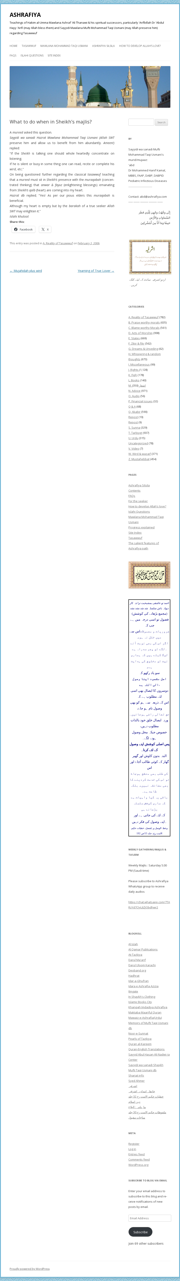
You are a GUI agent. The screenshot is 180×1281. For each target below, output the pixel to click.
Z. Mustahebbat (138, 459)
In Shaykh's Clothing (141, 997)
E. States (134, 338)
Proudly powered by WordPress (30, 1269)
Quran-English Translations (146, 1049)
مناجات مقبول (136, 1117)
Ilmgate (133, 991)
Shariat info (136, 1075)
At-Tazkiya (135, 955)
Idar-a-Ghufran (138, 981)
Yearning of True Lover (96, 271)
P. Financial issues (140, 401)
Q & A (132, 406)
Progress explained (141, 527)
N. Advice (134, 391)
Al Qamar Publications (143, 949)
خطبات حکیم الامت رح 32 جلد (146, 1096)
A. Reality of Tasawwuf (58, 243)
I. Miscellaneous (139, 364)
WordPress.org (138, 1165)
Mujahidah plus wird (26, 271)
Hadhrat (133, 976)
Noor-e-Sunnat (138, 1033)
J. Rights (133, 370)
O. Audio (134, 396)
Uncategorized (138, 443)
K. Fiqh (132, 375)
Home (13, 46)
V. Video (133, 448)
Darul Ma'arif (137, 960)
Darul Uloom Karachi (142, 965)
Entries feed (136, 1154)
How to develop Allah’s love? (140, 46)
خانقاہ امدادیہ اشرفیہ (141, 1091)
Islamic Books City (140, 1002)
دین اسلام (134, 1102)
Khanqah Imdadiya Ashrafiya (147, 1007)
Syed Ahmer (136, 1081)
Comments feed (139, 1159)
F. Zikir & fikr (136, 343)
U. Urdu (133, 438)
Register (133, 1144)
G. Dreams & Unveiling (143, 349)
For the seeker (138, 501)
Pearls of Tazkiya (139, 1039)
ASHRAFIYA (25, 15)
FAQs (13, 55)
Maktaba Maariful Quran (144, 1012)
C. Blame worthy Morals (144, 328)
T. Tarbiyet (135, 433)
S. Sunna (134, 427)
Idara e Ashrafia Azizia (143, 986)
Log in (132, 1149)
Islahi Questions (32, 55)
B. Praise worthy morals (144, 322)
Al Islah (133, 944)
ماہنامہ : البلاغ (137, 1107)
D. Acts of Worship (140, 333)
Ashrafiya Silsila (103, 46)
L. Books (133, 380)
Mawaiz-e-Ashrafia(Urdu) (145, 1018)
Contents (134, 491)
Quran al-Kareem (139, 1044)
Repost (133, 417)
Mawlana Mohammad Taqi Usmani (64, 46)
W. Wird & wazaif (139, 454)
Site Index (54, 55)
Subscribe (140, 1232)
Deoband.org (137, 970)
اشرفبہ (132, 1086)
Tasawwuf (29, 46)
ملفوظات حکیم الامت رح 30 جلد (147, 1112)
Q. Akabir (134, 412)
